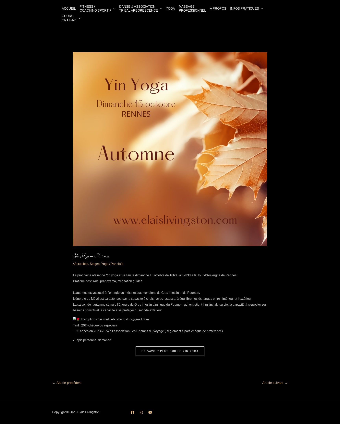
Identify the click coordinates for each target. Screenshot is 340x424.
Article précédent (66, 383)
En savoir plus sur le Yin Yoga (170, 351)
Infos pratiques (244, 8)
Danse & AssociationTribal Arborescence (138, 8)
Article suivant (275, 383)
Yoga (170, 8)
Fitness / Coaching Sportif (95, 8)
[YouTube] (150, 412)
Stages (95, 263)
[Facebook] (132, 412)
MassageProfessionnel (192, 8)
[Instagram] (141, 412)
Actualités (81, 263)
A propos (218, 8)
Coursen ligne (69, 18)
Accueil (69, 8)
